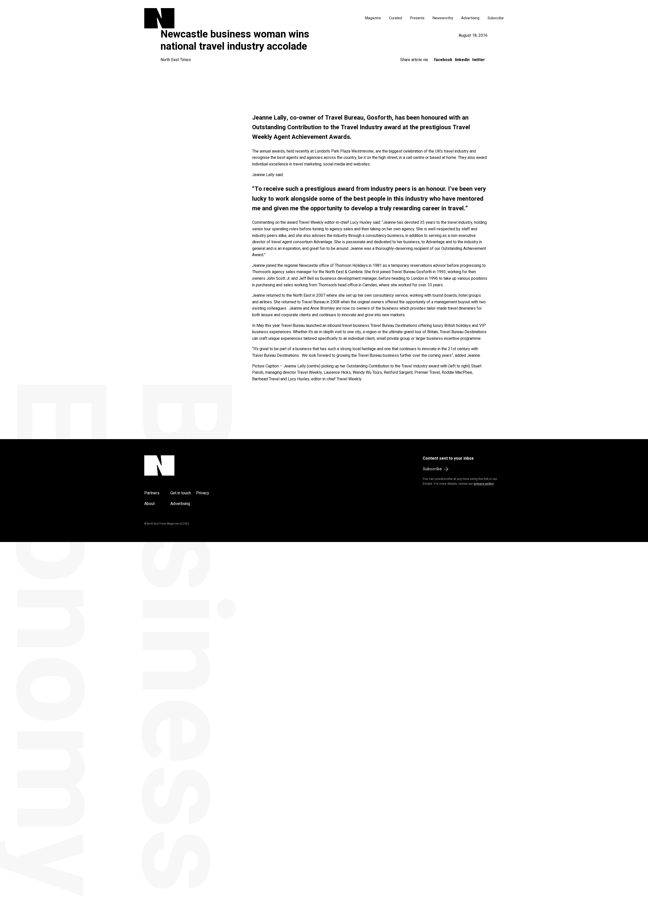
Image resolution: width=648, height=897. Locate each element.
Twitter (478, 60)
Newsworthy (443, 18)
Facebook (443, 60)
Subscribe (496, 18)
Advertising (470, 18)
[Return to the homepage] (207, 18)
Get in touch (180, 493)
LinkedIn (462, 60)
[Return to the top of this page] (183, 465)
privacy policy (484, 483)
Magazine (373, 18)
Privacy (202, 493)
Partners (151, 493)
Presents (417, 18)
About (149, 504)
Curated (395, 18)
